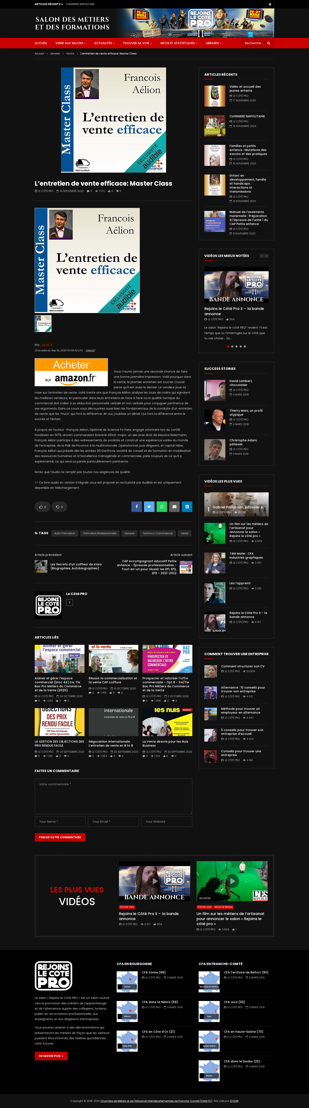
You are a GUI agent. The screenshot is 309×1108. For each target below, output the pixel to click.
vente (184, 533)
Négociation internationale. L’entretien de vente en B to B (111, 743)
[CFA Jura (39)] (209, 1011)
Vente (70, 53)
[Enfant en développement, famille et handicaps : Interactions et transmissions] (214, 185)
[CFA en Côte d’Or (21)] (127, 1041)
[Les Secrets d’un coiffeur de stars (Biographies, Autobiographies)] (41, 566)
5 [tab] (245, 346)
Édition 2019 (127, 907)
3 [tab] (236, 346)
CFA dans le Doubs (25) (242, 1061)
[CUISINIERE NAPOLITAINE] (214, 125)
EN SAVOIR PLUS (50, 1056)
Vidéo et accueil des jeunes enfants (245, 89)
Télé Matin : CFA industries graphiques (246, 555)
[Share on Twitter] (149, 506)
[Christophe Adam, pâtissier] (214, 449)
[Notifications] (270, 4)
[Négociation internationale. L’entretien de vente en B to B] (114, 722)
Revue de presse (223, 907)
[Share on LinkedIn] (187, 506)
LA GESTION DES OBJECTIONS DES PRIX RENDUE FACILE (59, 743)
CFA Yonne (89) (154, 972)
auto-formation (64, 533)
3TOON (234, 1101)
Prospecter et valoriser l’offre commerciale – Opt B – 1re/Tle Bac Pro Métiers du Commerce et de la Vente (166, 684)
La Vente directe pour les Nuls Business (165, 743)
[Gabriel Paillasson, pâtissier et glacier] (236, 504)
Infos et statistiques (177, 43)
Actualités (103, 43)
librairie (129, 533)
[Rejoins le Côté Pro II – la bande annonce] (214, 622)
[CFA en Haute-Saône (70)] (209, 1041)
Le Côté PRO (45, 191)
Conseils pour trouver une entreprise (241, 753)
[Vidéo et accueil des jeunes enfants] (214, 96)
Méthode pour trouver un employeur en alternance (240, 711)
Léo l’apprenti (240, 583)
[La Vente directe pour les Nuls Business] (167, 722)
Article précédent (48, 555)
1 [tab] (228, 346)
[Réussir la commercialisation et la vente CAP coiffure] (114, 659)
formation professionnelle (99, 533)
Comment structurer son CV (243, 666)
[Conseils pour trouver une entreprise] (210, 756)
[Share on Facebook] (136, 506)
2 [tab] (232, 346)
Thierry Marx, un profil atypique (246, 413)
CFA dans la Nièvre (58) (160, 1002)
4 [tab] (241, 346)
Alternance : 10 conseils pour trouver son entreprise (243, 689)
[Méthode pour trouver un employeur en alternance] (210, 714)
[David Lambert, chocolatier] (214, 390)
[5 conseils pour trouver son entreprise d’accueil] (210, 735)
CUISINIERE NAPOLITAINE (247, 116)
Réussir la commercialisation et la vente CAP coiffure (113, 680)
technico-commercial (158, 533)
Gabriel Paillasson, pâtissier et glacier (245, 507)
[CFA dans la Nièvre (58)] (127, 1011)
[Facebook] (69, 602)
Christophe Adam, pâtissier (243, 442)
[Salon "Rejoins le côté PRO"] (72, 23)
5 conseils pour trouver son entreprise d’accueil (242, 732)
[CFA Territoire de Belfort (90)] (209, 981)
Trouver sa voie (136, 43)
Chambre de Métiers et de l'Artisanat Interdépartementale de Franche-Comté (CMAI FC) (156, 1101)
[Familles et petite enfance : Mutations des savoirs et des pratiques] (214, 155)
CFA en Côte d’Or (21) (158, 1032)
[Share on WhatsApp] (162, 506)
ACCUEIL (41, 43)
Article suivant (181, 555)
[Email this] (174, 506)
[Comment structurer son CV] (210, 671)
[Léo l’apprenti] (214, 592)
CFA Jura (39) (234, 1002)
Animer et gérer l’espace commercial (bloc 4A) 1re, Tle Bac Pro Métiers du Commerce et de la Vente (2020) (58, 684)
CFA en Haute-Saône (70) (243, 1032)
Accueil (39, 53)
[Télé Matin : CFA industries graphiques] (214, 563)
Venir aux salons (69, 43)
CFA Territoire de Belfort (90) (246, 972)
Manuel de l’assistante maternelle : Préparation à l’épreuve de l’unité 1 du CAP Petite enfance (249, 218)
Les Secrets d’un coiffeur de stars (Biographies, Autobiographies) (76, 566)
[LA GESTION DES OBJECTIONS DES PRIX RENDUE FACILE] (60, 722)
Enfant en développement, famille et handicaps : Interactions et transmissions (248, 183)
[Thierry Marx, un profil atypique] (214, 420)
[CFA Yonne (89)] (127, 981)
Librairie (212, 43)
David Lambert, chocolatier (241, 383)
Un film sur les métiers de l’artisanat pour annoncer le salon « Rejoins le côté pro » (249, 530)
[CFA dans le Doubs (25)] (209, 1070)
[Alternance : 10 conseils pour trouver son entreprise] (210, 692)
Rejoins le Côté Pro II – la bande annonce (234, 311)
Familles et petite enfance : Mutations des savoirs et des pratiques (108, 4)
